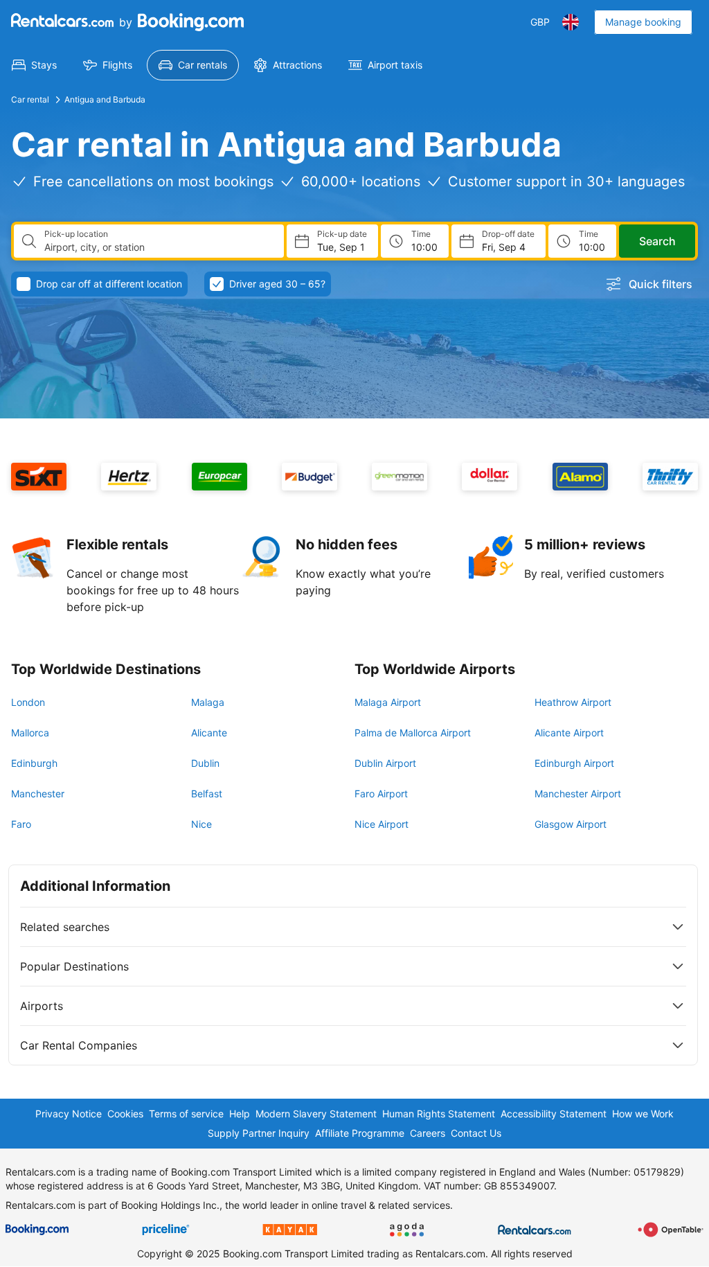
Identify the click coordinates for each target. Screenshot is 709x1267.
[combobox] (158, 247)
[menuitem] (34, 65)
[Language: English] (570, 22)
